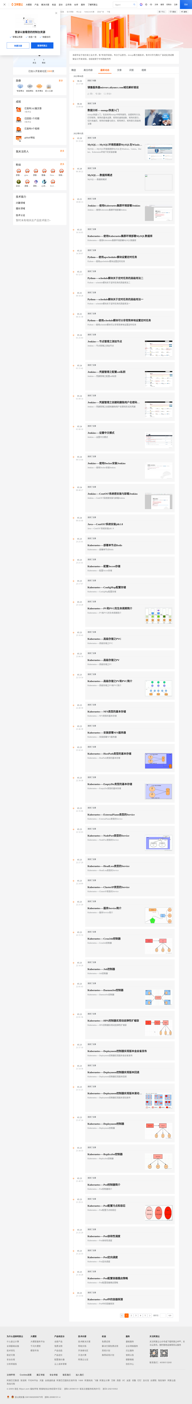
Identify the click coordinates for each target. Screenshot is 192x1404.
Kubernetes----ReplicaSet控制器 (105, 1154)
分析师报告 (12, 1363)
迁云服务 (130, 1350)
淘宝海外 (162, 1380)
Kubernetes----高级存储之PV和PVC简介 (110, 681)
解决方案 (45, 4)
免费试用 (58, 1345)
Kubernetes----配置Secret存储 (104, 566)
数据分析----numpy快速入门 (103, 110)
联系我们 (67, 1374)
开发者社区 (83, 1350)
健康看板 (130, 1359)
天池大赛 (82, 1354)
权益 (54, 4)
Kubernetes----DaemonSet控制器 (105, 990)
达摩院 (153, 1380)
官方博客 (70, 12)
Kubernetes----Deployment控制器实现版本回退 (113, 1072)
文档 (156, 4)
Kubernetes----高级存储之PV (103, 660)
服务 (83, 4)
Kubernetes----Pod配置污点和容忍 (106, 1205)
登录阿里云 (42, 45)
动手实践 (60, 12)
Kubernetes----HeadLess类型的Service (108, 866)
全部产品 (58, 1341)
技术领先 (11, 1350)
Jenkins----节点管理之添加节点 (105, 341)
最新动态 (104, 70)
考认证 (78, 12)
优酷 (134, 1380)
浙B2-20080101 (71, 1388)
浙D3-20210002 (110, 1388)
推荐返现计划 (108, 1354)
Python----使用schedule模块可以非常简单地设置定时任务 (119, 320)
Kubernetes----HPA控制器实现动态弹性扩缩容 (113, 1020)
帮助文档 (82, 1345)
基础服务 (130, 1341)
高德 (119, 1380)
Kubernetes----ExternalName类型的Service (111, 814)
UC (123, 1380)
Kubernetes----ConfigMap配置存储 (107, 587)
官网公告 (130, 1354)
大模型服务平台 (38, 1341)
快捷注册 (18, 45)
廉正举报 (41, 1374)
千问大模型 (36, 1345)
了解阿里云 (93, 4)
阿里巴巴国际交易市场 (67, 1380)
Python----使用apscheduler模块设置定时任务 (112, 257)
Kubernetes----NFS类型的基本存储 (107, 711)
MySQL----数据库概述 (100, 175)
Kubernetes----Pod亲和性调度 (104, 1236)
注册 (175, 4)
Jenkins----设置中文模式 (101, 432)
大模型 (29, 4)
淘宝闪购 (11, 1383)
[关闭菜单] (4, 4)
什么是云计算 (13, 1341)
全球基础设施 (13, 1345)
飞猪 (96, 1380)
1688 (80, 1380)
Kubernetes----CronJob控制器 (104, 938)
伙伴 (76, 4)
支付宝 (146, 1380)
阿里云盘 (172, 1380)
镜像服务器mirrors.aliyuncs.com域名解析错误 (113, 87)
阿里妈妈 (88, 1380)
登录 (186, 4)
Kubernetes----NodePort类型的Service (108, 835)
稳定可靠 (11, 1354)
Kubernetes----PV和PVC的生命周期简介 (110, 608)
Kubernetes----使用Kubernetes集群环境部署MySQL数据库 (120, 236)
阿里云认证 (83, 1359)
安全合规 (11, 1359)
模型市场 (35, 1350)
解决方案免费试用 (110, 1345)
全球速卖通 (50, 1380)
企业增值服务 (132, 1345)
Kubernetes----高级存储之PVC (104, 639)
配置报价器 (59, 1359)
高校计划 (106, 1350)
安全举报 (54, 1374)
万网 (113, 1380)
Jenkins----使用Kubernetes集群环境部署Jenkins (114, 205)
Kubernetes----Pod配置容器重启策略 (108, 1278)
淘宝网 (23, 1380)
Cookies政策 (26, 1374)
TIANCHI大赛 (89, 12)
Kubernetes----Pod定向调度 (103, 1257)
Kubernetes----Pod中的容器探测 (105, 1299)
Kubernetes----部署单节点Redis (105, 545)
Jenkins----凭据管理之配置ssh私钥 (106, 372)
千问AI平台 (33, 1380)
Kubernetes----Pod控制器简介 (104, 1184)
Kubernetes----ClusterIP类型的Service (108, 887)
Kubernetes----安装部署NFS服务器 (107, 732)
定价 (61, 4)
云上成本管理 (60, 1363)
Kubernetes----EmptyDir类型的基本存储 (110, 784)
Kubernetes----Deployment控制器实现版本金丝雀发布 (117, 1051)
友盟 (129, 1380)
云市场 (68, 4)
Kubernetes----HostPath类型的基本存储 (109, 753)
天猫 (41, 1380)
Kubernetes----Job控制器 (101, 969)
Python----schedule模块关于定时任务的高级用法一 (115, 299)
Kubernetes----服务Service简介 (104, 908)
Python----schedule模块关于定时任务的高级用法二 (115, 278)
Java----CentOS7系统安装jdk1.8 (105, 524)
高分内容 (88, 70)
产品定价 (58, 1354)
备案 (162, 4)
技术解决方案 (84, 1341)
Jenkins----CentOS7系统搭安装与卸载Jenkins (113, 493)
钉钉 (139, 1380)
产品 (37, 4)
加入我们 (80, 1374)
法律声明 (11, 1374)
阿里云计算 (105, 1380)
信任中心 (130, 1363)
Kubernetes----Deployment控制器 (106, 1123)
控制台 (168, 4)
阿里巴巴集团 (13, 1380)
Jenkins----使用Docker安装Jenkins (107, 463)
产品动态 (58, 1350)
